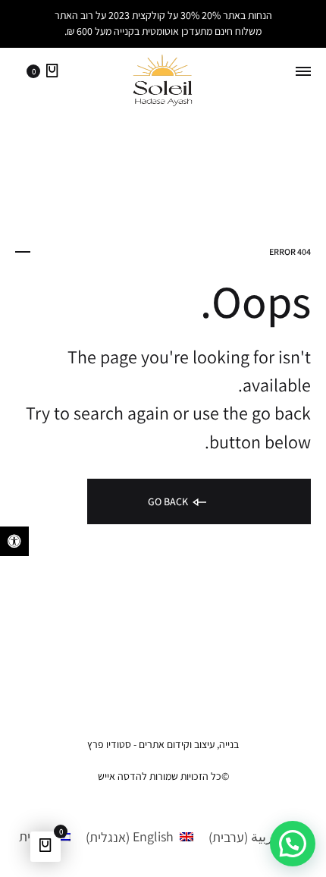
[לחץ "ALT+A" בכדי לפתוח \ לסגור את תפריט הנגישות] (14, 542)
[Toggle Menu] (303, 72)
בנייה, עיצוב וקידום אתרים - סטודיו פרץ (163, 744)
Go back (169, 501)
